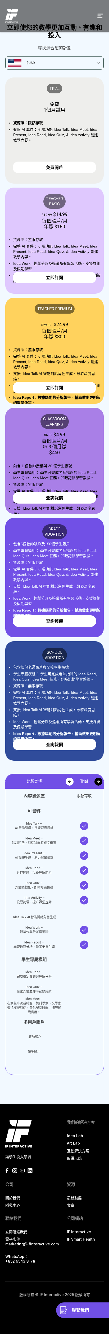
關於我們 (12, 1198)
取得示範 (74, 1158)
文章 (70, 1205)
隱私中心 (12, 1205)
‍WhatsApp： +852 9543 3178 (20, 1258)
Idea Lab (75, 1135)
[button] (100, 16)
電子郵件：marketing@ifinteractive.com (32, 1241)
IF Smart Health (81, 1239)
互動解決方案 (78, 1151)
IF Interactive (79, 1231)
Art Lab (73, 1143)
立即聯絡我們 (16, 1231)
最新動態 (74, 1198)
